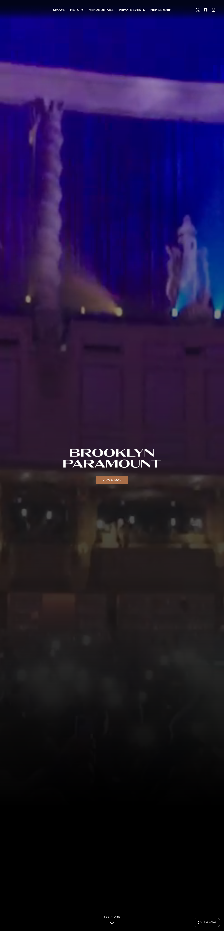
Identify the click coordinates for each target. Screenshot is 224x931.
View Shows (112, 479)
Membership (160, 9)
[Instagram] (213, 10)
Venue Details (101, 9)
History (77, 9)
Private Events (132, 9)
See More (112, 916)
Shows (59, 9)
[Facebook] (206, 10)
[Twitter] (198, 10)
